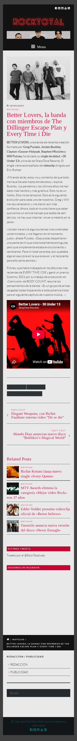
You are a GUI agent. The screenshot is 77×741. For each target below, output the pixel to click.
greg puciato (36, 387)
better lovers (16, 387)
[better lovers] (38, 78)
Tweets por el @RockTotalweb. (26, 555)
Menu (41, 47)
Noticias (13, 109)
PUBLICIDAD (19, 672)
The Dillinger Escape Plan (24, 393)
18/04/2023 (17, 106)
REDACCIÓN (19, 664)
